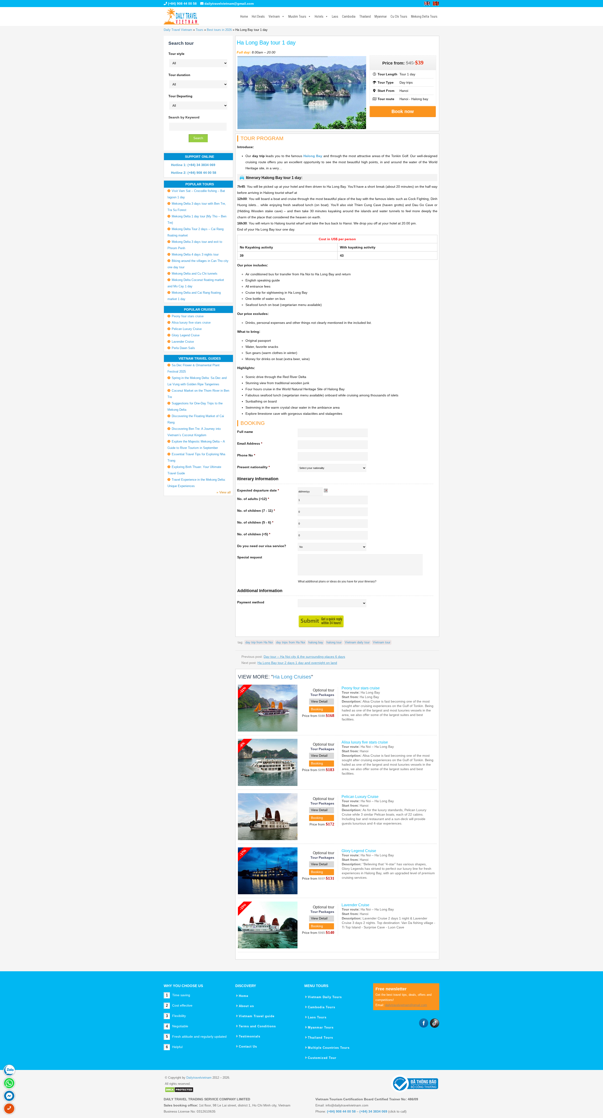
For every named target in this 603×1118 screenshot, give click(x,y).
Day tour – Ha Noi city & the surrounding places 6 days (304, 657)
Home (244, 16)
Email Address (249, 443)
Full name (245, 432)
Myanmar (381, 16)
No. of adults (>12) (253, 499)
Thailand (365, 16)
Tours (199, 30)
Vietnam (274, 16)
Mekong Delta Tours (424, 16)
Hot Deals (258, 16)
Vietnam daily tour (357, 642)
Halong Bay (312, 156)
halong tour (334, 642)
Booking (317, 709)
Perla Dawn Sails (183, 348)
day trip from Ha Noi (259, 642)
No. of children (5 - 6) (255, 522)
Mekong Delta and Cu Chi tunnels (194, 273)
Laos (335, 16)
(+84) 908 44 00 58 (182, 3)
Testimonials (249, 1036)
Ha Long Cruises (292, 677)
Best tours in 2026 (219, 30)
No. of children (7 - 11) (256, 510)
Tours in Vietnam (181, 16)
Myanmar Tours (321, 1027)
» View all (223, 492)
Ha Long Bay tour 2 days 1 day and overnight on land (297, 663)
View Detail (319, 701)
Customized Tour (322, 1058)
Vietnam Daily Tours (325, 997)
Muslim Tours (297, 16)
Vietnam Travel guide (256, 1016)
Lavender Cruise (355, 905)
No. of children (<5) (253, 534)
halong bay (315, 642)
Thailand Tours (320, 1037)
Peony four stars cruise (361, 688)
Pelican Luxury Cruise (360, 797)
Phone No (246, 455)
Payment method (250, 602)
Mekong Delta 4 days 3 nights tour (195, 254)
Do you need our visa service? (261, 546)
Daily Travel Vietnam (178, 30)
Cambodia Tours (321, 1007)
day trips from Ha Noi (290, 642)
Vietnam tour (381, 642)
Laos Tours (317, 1017)
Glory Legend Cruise (359, 851)
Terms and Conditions (257, 1026)
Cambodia (348, 16)
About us (246, 1006)
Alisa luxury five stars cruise (365, 742)
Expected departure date (258, 490)
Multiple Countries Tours (329, 1047)
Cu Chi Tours (399, 16)
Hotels (319, 16)
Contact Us (248, 1046)
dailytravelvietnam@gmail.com (229, 3)
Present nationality (253, 467)
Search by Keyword (184, 117)
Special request (249, 557)
